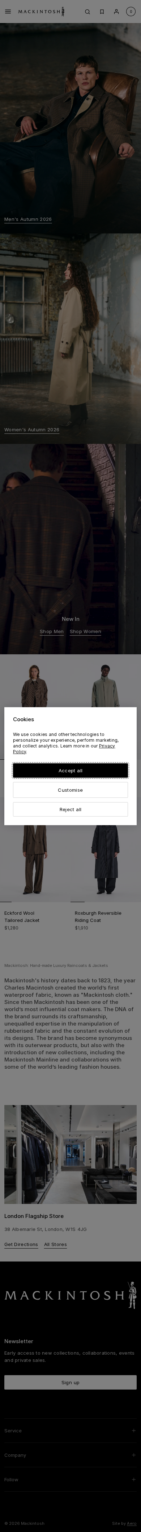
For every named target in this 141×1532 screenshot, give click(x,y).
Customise (70, 790)
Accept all (70, 770)
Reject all (70, 809)
